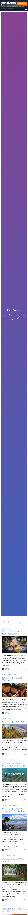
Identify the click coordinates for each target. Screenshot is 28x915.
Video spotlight (6, 760)
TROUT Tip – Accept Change (12, 679)
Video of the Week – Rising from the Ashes (14, 764)
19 (20, 622)
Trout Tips (10, 674)
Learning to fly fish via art (12, 910)
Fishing (4, 674)
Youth (15, 674)
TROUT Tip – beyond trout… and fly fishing (13, 810)
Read (25, 669)
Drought (10, 805)
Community (5, 905)
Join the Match (22, 3)
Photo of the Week (6, 628)
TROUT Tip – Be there (14, 722)
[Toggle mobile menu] (21, 8)
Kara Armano (7, 668)
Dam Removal (14, 760)
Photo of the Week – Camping (13, 860)
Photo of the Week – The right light (13, 632)
